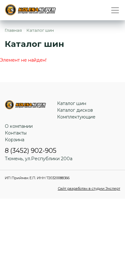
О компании (19, 126)
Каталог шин (71, 103)
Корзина (14, 140)
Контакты (16, 133)
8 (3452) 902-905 (30, 150)
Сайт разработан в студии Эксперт (89, 188)
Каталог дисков (75, 110)
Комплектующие (76, 117)
